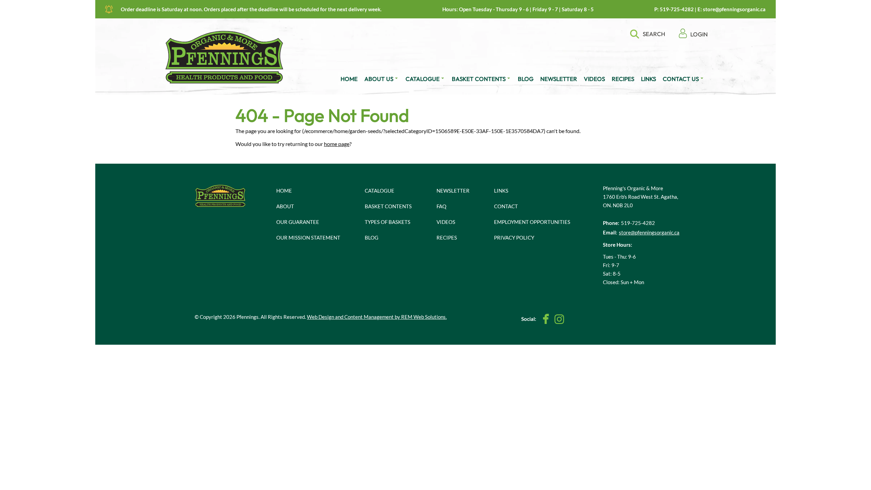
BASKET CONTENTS (479, 78)
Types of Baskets (387, 222)
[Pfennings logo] (224, 57)
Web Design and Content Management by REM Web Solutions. (377, 317)
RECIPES (623, 78)
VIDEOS (594, 78)
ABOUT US (378, 78)
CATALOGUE (423, 78)
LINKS (648, 78)
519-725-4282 (677, 9)
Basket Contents (388, 206)
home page (336, 144)
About (285, 206)
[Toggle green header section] (108, 9)
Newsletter (453, 190)
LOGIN (699, 34)
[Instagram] (559, 319)
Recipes (447, 237)
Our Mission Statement (308, 237)
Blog (371, 237)
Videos (446, 222)
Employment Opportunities (532, 222)
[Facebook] (546, 319)
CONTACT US (681, 78)
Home (284, 190)
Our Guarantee (297, 222)
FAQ (441, 206)
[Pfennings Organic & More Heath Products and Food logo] (220, 195)
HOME (349, 78)
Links (501, 190)
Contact (506, 206)
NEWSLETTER (558, 78)
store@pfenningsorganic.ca (734, 9)
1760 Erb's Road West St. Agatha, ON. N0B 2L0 (640, 201)
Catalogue (379, 190)
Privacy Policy (514, 237)
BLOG (525, 78)
